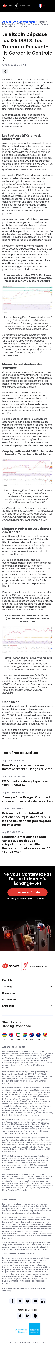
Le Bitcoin (7, 79)
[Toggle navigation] (50, 6)
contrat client (20, 1233)
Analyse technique (24, 21)
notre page (40, 1281)
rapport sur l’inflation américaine (22, 567)
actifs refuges (38, 106)
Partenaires (9, 999)
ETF (9, 106)
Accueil (6, 21)
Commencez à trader (27, 892)
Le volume (8, 245)
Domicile (7, 980)
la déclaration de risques (37, 1233)
